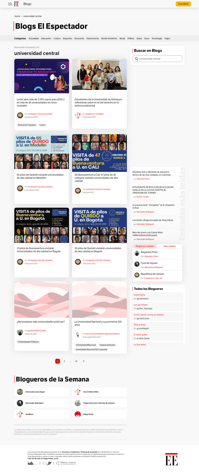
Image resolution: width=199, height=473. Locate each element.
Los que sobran (141, 304)
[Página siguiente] (83, 361)
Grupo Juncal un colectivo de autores (99, 403)
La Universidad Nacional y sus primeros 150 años (98, 323)
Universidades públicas (28, 342)
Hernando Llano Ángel (35, 392)
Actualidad (34, 38)
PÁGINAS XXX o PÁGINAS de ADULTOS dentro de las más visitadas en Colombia (151, 173)
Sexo (146, 38)
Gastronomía (92, 38)
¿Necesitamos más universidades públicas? (41, 321)
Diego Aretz (88, 414)
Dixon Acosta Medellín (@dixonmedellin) (103, 334)
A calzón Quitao (143, 338)
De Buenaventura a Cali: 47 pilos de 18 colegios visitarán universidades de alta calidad (96, 178)
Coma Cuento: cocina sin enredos (149, 314)
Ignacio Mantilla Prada (37, 330)
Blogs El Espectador (51, 26)
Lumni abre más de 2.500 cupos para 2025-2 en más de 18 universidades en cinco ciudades (41, 102)
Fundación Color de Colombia (40, 114)
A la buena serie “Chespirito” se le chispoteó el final (153, 206)
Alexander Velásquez (145, 212)
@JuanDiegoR (143, 328)
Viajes (167, 38)
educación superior (27, 125)
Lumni (42, 125)
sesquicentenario (107, 345)
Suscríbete (183, 3)
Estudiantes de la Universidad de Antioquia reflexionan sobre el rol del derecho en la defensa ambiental (98, 102)
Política (130, 38)
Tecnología (157, 38)
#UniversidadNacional (86, 345)
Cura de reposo (149, 263)
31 (76, 361)
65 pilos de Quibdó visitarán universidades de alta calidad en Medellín (40, 176)
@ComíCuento (143, 318)
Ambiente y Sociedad (94, 114)
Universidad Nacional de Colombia (91, 349)
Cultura (57, 38)
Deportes (67, 38)
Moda (122, 38)
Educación (46, 38)
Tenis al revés (139, 324)
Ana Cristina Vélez (91, 392)
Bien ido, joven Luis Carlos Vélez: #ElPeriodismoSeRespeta (147, 234)
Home (17, 16)
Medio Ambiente (109, 38)
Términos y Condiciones (71, 452)
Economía (79, 38)
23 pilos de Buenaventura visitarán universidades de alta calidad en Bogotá (38, 250)
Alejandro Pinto (143, 179)
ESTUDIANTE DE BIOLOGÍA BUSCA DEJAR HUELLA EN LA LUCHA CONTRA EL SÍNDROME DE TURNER (153, 190)
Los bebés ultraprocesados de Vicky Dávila (153, 220)
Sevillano (29, 414)
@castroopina (142, 298)
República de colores (152, 274)
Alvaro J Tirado (143, 197)
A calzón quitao (141, 334)
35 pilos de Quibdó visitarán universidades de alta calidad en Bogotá (98, 250)
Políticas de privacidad (89, 452)
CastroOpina (139, 294)
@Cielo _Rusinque (144, 308)
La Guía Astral (140, 344)
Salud (139, 38)
